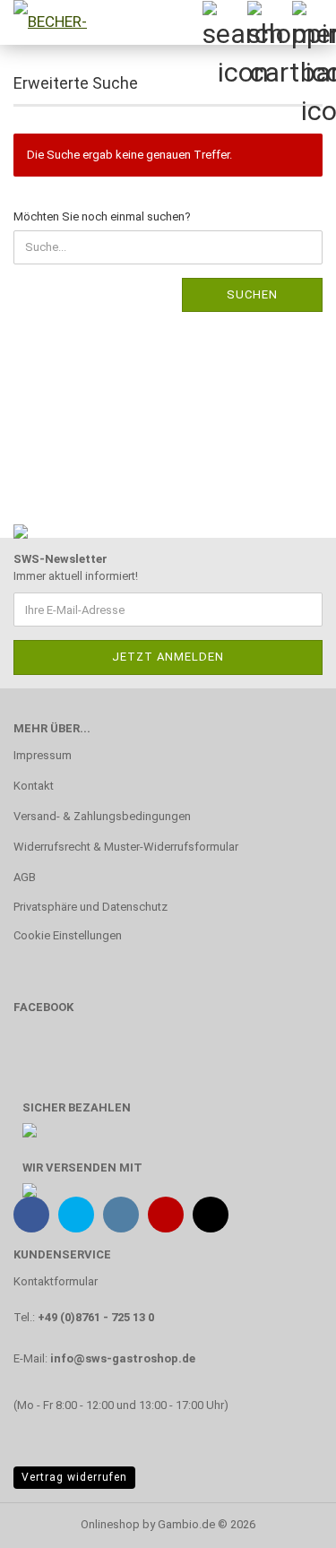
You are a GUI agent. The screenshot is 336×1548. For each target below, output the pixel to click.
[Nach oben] (287, 1521)
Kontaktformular (55, 1281)
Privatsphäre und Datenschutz (90, 906)
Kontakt (33, 785)
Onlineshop (110, 1524)
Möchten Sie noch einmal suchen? (102, 216)
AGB (24, 877)
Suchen (252, 294)
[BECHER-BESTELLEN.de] (45, 22)
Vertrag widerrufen (74, 1477)
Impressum (42, 755)
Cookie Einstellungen (67, 935)
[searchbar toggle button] (224, 22)
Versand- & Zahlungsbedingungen (102, 816)
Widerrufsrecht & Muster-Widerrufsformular (125, 846)
